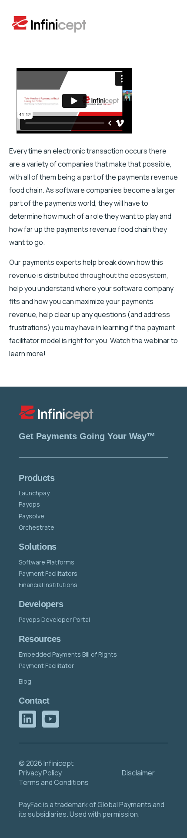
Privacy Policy (40, 773)
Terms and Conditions (54, 782)
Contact (34, 700)
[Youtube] (50, 719)
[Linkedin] (27, 719)
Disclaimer (138, 773)
